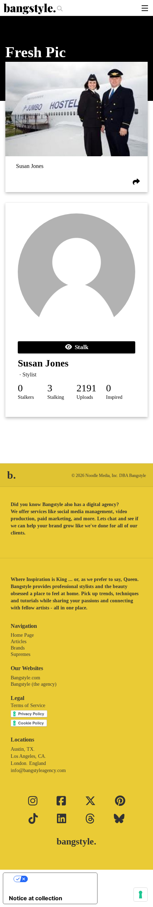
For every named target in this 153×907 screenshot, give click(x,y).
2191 (86, 387)
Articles (18, 641)
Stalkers (26, 397)
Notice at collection (35, 898)
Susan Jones (29, 166)
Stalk (80, 347)
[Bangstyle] (30, 9)
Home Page (22, 635)
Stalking (55, 397)
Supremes (20, 654)
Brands (18, 648)
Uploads (84, 397)
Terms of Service (28, 705)
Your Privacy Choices (57, 878)
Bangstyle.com (25, 677)
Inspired (114, 397)
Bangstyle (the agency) (34, 684)
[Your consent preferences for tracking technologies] (140, 894)
